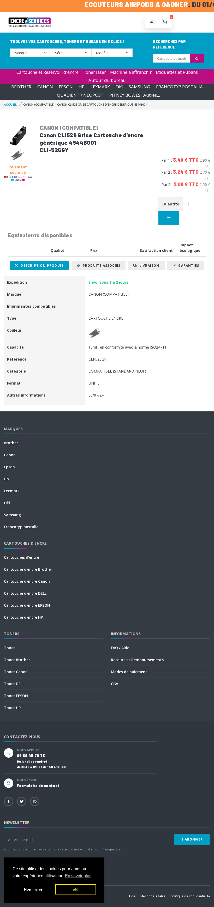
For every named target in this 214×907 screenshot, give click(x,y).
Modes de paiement (129, 671)
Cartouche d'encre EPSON (27, 605)
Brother (11, 442)
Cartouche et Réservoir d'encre (47, 72)
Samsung (12, 514)
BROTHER (21, 87)
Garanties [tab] (187, 265)
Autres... (151, 95)
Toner (9, 647)
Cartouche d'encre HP (23, 617)
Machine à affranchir (131, 72)
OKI (119, 87)
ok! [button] (76, 889)
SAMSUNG (139, 87)
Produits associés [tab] (100, 265)
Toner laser (94, 72)
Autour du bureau (107, 80)
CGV (114, 683)
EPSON (66, 87)
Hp (6, 478)
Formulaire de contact (38, 785)
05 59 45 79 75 (31, 755)
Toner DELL (14, 683)
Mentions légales (152, 896)
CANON (45, 87)
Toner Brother (17, 659)
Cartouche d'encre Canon (27, 581)
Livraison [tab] (148, 265)
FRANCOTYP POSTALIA (179, 87)
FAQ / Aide (120, 647)
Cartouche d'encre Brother (28, 569)
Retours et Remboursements (137, 659)
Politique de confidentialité (190, 896)
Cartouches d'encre (21, 557)
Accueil (10, 104)
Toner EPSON (16, 695)
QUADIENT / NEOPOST (80, 95)
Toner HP (12, 707)
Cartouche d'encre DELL (25, 593)
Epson (9, 466)
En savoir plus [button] (78, 876)
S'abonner (192, 839)
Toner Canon (16, 671)
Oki (7, 502)
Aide (131, 896)
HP (82, 87)
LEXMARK (100, 87)
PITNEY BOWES (124, 95)
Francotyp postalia (21, 526)
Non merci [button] (33, 889)
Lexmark (12, 490)
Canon (10, 454)
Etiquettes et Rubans (177, 72)
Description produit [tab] (41, 265)
